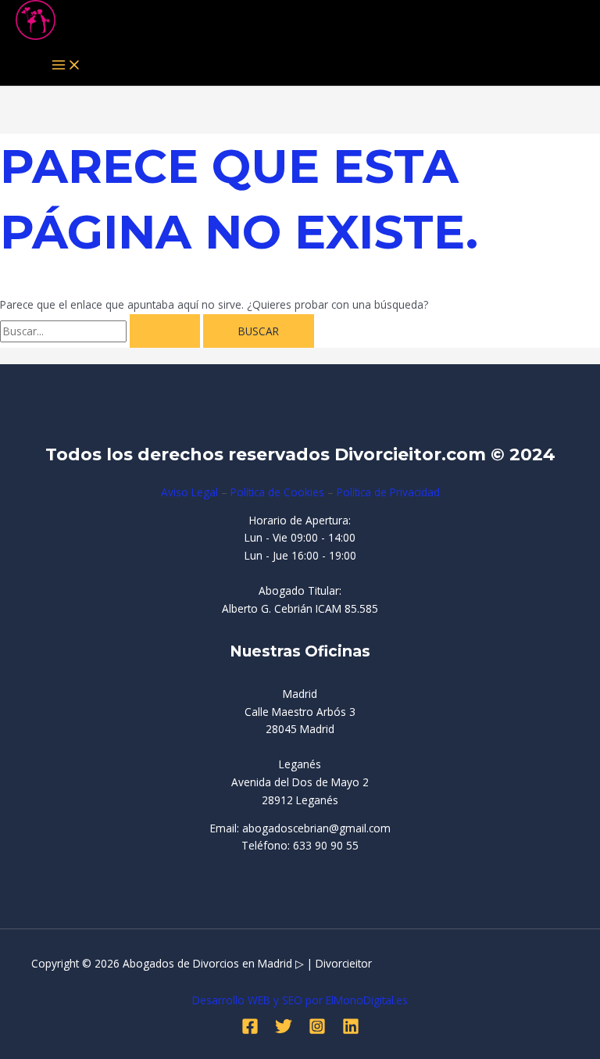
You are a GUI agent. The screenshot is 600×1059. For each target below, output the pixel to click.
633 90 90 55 (326, 845)
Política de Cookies (277, 492)
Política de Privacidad (388, 492)
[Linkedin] (350, 1030)
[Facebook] (250, 1030)
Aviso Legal (189, 492)
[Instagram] (317, 1030)
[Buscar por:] (101, 331)
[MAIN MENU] (66, 65)
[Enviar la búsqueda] (165, 331)
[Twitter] (283, 1030)
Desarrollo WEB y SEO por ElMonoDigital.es (300, 1000)
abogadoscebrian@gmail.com (316, 828)
